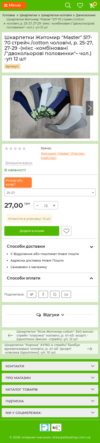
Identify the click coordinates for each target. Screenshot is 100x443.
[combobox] (50, 192)
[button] (89, 108)
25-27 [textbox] (11, 193)
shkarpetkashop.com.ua (71, 437)
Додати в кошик (32, 231)
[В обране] (66, 231)
